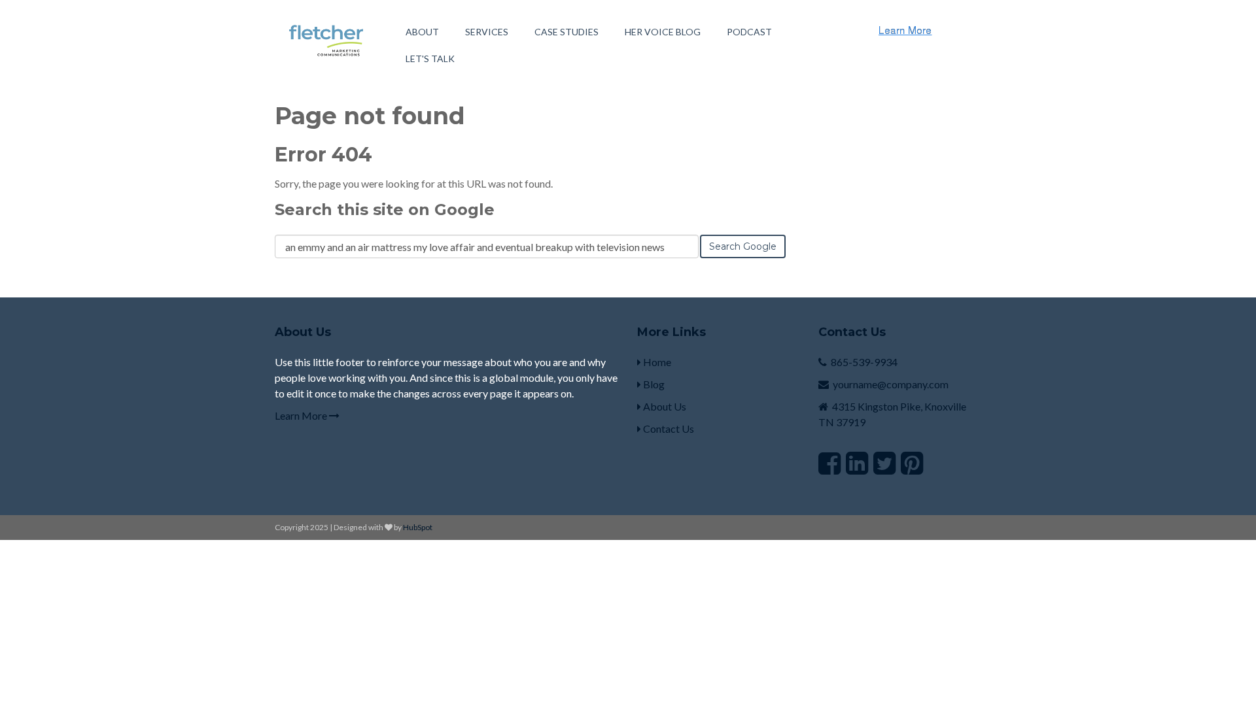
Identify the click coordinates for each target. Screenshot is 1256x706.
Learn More (302, 415)
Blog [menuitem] (653, 384)
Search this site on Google (385, 209)
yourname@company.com (891, 384)
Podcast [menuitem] (749, 31)
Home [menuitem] (656, 362)
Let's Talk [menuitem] (430, 58)
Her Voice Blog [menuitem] (663, 31)
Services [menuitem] (486, 31)
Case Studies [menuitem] (566, 31)
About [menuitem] (422, 31)
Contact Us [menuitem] (667, 428)
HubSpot (417, 527)
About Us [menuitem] (663, 406)
